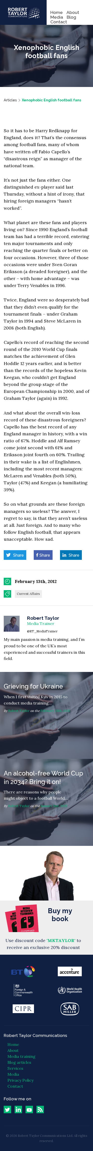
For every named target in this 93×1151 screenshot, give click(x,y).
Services (15, 1068)
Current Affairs (28, 594)
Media (56, 17)
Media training (21, 1056)
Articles (10, 100)
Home (56, 12)
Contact (58, 21)
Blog (71, 17)
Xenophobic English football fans (51, 100)
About (72, 12)
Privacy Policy (20, 1080)
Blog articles (19, 1062)
